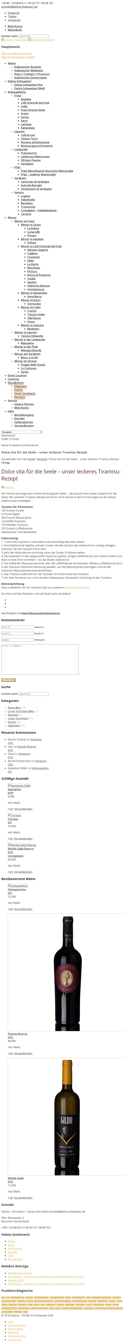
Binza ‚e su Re (29, 357)
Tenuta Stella (36, 314)
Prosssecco (70, 1305)
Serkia (51, 1308)
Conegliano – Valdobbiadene (39, 210)
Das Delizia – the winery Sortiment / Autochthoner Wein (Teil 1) (46, 1276)
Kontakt (19, 418)
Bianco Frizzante (57, 1298)
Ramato (89, 1305)
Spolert (32, 282)
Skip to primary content (16, 53)
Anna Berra (34, 296)
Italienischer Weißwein (28, 70)
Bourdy (68, 1298)
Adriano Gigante (37, 250)
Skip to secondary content (18, 57)
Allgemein (20, 386)
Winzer (12, 217)
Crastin (31, 311)
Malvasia (112, 1301)
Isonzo (25, 117)
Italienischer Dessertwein (30, 77)
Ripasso (115, 1305)
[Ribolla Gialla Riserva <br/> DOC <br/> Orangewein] (22, 845)
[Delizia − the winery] (28, 40)
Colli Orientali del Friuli (35, 103)
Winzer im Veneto (25, 361)
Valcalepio (27, 164)
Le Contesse (28, 368)
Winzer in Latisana (32, 325)
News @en (14, 707)
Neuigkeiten (16, 382)
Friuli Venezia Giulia (33, 110)
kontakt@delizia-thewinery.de (19, 6)
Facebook (14, 13)
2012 (3, 1298)
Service (12, 400)
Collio (24, 106)
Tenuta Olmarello (32, 336)
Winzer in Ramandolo (34, 293)
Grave (24, 113)
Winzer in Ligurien (25, 332)
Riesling (108, 1305)
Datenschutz (15, 1329)
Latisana (26, 124)
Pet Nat (36, 1305)
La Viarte (33, 264)
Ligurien (19, 131)
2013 (8, 1298)
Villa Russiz (34, 318)
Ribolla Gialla (98, 1305)
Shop (11, 1245)
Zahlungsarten (23, 422)
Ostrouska (34, 303)
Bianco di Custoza (41, 1298)
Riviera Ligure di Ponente (37, 146)
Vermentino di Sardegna (36, 189)
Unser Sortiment (24, 393)
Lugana (25, 196)
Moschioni (33, 268)
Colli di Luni (28, 135)
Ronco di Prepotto (39, 275)
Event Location (17, 375)
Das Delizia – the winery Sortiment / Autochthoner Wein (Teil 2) (46, 1284)
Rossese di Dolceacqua (35, 142)
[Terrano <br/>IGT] (14, 815)
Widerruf (13, 1332)
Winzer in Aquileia (32, 239)
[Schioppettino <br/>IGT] (18, 886)
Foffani (31, 242)
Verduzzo (18, 1312)
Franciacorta (29, 153)
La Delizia (33, 228)
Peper (30, 1305)
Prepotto (60, 1305)
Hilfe (11, 411)
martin (26, 613)
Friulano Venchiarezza (43, 1301)
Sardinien (20, 178)
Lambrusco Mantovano (35, 156)
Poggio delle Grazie (33, 364)
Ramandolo (28, 128)
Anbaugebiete (17, 92)
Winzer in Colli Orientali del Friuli (41, 246)
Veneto (19, 192)
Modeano (33, 329)
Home (31, 459)
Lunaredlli (33, 232)
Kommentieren (50, 613)
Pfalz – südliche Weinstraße (38, 174)
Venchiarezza (35, 289)
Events (18, 390)
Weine (12, 63)
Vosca (31, 321)
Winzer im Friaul (24, 221)
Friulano (29, 1301)
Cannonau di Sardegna (35, 181)
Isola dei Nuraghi (31, 185)
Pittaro (31, 235)
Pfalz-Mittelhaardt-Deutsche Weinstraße (47, 171)
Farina (24, 372)
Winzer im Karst (31, 300)
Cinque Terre (29, 138)
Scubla (31, 278)
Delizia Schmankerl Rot (28, 85)
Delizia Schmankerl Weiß (29, 88)
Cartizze (26, 214)
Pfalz (17, 167)
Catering (13, 379)
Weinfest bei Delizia (20, 1273)
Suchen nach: (9, 36)
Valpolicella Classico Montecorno (108, 1308)
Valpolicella (28, 199)
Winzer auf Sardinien (27, 354)
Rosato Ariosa (24, 1308)
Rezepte (19, 397)
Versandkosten (24, 425)
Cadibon (32, 253)
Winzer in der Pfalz (26, 347)
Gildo (30, 260)
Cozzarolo (33, 257)
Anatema (29, 1298)
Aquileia (26, 99)
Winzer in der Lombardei (29, 339)
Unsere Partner (24, 404)
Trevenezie (28, 207)
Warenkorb (15, 30)
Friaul (17, 95)
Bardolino (27, 203)
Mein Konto (15, 26)
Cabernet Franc (78, 1298)
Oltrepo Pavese (31, 160)
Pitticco (32, 271)
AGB (10, 1321)
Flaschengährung (8, 1301)
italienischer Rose (80, 1301)
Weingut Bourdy (31, 350)
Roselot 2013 (16, 1280)
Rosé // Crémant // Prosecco (32, 74)
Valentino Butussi (38, 286)
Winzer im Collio (31, 307)
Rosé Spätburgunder (39, 1308)
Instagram (14, 20)
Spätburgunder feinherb (72, 1308)
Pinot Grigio (50, 1305)
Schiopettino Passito (76, 587)
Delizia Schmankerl (19, 81)
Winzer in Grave (31, 225)
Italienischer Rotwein (27, 67)
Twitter (12, 16)
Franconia (21, 1301)
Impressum (15, 1339)
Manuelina (27, 343)
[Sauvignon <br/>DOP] (19, 785)
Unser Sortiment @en (21, 711)
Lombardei (21, 149)
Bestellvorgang (24, 415)
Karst (24, 120)
